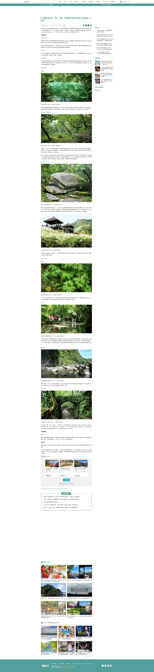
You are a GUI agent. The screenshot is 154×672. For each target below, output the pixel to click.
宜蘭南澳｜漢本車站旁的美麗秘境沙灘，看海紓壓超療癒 (49, 638)
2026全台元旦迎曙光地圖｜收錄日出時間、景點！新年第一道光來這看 (60, 504)
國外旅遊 (91, 1)
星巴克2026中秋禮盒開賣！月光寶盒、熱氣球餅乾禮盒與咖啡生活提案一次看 (105, 44)
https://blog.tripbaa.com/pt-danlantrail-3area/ (57, 488)
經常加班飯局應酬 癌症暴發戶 (51, 502)
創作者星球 (112, 1)
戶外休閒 (84, 1)
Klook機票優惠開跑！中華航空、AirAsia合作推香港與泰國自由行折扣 (104, 53)
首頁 (43, 4)
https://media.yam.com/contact (68, 667)
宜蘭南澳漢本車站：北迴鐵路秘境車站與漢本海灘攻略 (104, 31)
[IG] (105, 666)
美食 (65, 1)
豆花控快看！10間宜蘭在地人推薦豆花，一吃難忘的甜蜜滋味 (66, 638)
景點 (60, 1)
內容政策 (68, 663)
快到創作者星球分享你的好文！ (104, 4)
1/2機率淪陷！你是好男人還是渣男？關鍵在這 (83, 638)
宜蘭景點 (51, 4)
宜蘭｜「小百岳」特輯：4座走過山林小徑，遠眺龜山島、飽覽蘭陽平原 (61, 507)
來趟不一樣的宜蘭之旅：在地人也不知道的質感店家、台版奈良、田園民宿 (61, 496)
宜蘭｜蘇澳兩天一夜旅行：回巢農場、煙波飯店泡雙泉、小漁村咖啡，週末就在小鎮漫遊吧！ (66, 653)
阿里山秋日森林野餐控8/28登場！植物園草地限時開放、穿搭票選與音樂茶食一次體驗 (105, 40)
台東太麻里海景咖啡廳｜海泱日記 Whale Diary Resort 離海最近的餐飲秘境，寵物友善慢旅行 (105, 48)
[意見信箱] (108, 666)
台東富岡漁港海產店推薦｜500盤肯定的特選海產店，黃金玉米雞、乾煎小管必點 (105, 35)
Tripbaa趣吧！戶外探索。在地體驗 (59, 25)
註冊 (126, 1)
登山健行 (76, 1)
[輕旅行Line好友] (111, 666)
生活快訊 (98, 1)
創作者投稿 (54, 663)
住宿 (70, 1)
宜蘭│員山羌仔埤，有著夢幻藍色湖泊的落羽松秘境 (49, 653)
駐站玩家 (105, 1)
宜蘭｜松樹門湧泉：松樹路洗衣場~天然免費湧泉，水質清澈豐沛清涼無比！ (62, 499)
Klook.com (97, 90)
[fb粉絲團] (103, 666)
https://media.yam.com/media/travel (68, 666)
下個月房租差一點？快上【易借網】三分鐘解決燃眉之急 (83, 653)
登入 (123, 1)
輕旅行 (27, 2)
